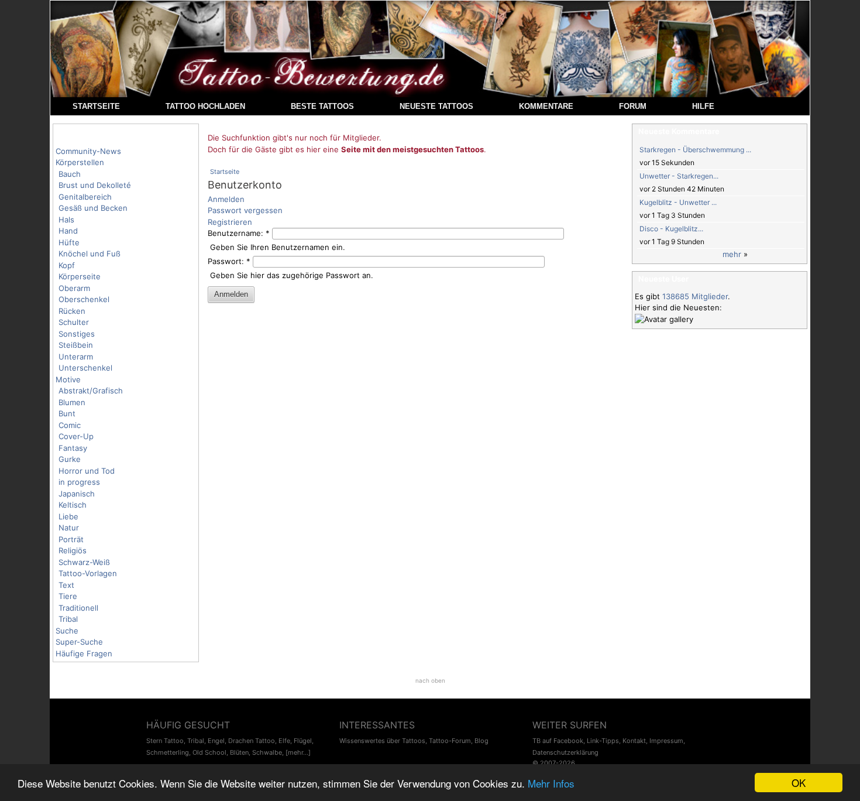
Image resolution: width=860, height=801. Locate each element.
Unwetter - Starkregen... (678, 176)
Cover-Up (76, 436)
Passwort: (229, 261)
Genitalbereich (85, 196)
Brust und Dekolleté (95, 185)
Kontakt (634, 741)
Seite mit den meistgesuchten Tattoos (412, 149)
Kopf (67, 265)
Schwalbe (267, 752)
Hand (68, 230)
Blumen (72, 402)
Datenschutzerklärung (565, 752)
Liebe (68, 516)
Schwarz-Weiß (84, 562)
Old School (209, 752)
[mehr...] (298, 752)
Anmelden (226, 199)
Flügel (303, 741)
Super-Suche (79, 641)
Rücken (72, 311)
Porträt (71, 539)
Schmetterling (167, 752)
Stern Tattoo (165, 741)
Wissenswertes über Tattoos (382, 741)
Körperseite (80, 276)
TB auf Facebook (557, 741)
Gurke (70, 459)
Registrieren (230, 222)
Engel (216, 741)
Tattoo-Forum (450, 741)
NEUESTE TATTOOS (436, 106)
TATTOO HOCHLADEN (205, 106)
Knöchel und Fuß (90, 253)
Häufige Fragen (84, 653)
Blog (481, 741)
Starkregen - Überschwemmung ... (695, 149)
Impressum (666, 741)
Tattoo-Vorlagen (88, 573)
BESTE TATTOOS (322, 106)
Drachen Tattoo (251, 741)
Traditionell (78, 607)
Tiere (68, 596)
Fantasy (73, 448)
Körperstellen (80, 162)
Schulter (74, 322)
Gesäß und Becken (93, 208)
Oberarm (74, 288)
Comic (70, 425)
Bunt (67, 413)
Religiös (73, 550)
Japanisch (77, 493)
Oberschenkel (84, 299)
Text (66, 585)
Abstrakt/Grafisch (91, 390)
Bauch (70, 174)
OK (799, 782)
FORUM (632, 106)
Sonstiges (77, 333)
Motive (68, 379)
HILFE (703, 106)
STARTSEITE (96, 106)
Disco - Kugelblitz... (671, 228)
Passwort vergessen (245, 210)
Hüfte (69, 242)
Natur (69, 527)
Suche (67, 630)
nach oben (430, 680)
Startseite (224, 171)
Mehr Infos (551, 783)
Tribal (68, 619)
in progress (79, 482)
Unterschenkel (85, 367)
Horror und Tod (87, 470)
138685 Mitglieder (695, 296)
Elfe (284, 741)
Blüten (239, 752)
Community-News (88, 151)
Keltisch (73, 504)
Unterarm (76, 356)
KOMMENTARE (546, 106)
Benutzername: (239, 233)
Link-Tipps (603, 741)
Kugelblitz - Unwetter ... (678, 202)
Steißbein (76, 345)
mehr (732, 254)
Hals (66, 219)
